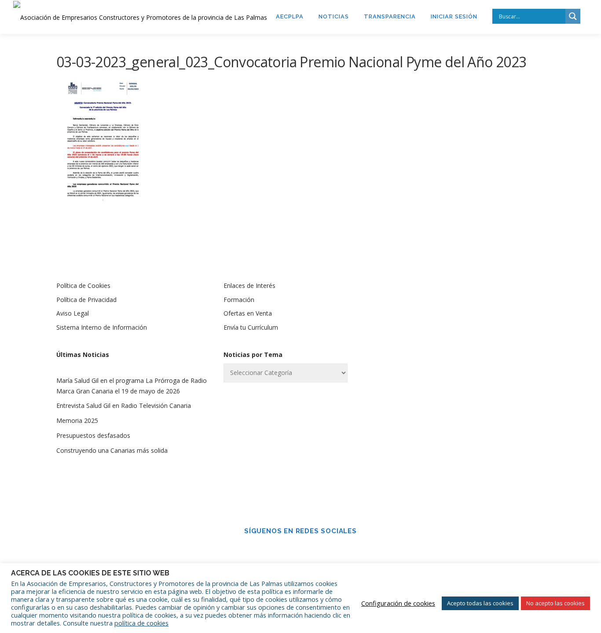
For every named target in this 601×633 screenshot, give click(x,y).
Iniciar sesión (454, 16)
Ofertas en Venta (248, 313)
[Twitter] (312, 550)
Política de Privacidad (86, 299)
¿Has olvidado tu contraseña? (468, 459)
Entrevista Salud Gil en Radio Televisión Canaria (123, 405)
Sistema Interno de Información (101, 327)
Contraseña (425, 355)
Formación (239, 299)
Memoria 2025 (77, 420)
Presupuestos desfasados (93, 435)
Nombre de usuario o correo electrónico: (452, 309)
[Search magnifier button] (572, 16)
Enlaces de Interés (249, 285)
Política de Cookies (83, 285)
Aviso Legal (72, 313)
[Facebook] (288, 550)
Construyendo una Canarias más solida (112, 450)
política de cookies (141, 623)
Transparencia (390, 16)
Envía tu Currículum (251, 327)
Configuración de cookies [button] (398, 603)
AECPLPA (290, 16)
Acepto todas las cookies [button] (480, 603)
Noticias (334, 16)
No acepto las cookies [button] (555, 603)
